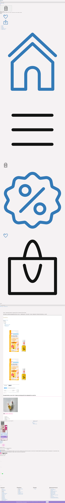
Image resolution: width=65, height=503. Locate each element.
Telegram (33, 424)
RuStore (1, 444)
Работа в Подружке (53, 490)
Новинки (19, 491)
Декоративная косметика (9, 312)
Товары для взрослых (4, 500)
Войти (1, 13)
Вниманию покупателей (54, 492)
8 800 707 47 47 (35, 422)
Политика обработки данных (54, 498)
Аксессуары (3, 496)
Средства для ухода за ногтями (22, 312)
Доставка (20, 495)
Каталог (4, 312)
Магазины (19, 493)
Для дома (3, 497)
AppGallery (1, 443)
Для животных (4, 499)
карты (20, 494)
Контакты (52, 491)
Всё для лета (3, 490)
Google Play (1, 442)
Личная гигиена (4, 495)
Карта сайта (52, 497)
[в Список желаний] (5, 323)
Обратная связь (53, 495)
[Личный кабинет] (6, 8)
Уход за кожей (4, 491)
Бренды (19, 492)
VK (32, 423)
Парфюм (3, 493)
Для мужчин (3, 498)
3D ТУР (52, 496)
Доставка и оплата (53, 493)
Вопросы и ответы (53, 494)
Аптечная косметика (4, 494)
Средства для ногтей (15, 312)
